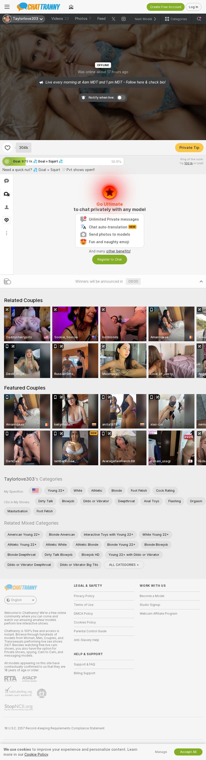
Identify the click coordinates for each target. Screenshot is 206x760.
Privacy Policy (84, 596)
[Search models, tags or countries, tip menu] (199, 19)
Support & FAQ (84, 664)
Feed (101, 18)
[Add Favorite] (8, 148)
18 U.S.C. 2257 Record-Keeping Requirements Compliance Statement (54, 728)
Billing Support (84, 673)
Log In (193, 7)
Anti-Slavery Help (86, 640)
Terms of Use (83, 605)
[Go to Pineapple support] (42, 693)
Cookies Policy (85, 622)
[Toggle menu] (7, 7)
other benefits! (118, 251)
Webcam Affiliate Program (158, 613)
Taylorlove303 (19, 479)
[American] (35, 491)
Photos (83, 18)
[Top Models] (71, 7)
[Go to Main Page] (39, 7)
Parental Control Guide (90, 631)
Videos (60, 18)
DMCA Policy (83, 613)
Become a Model (152, 596)
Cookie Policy (36, 754)
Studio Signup (150, 605)
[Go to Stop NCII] (19, 707)
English (16, 600)
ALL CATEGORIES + (124, 565)
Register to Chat (109, 259)
